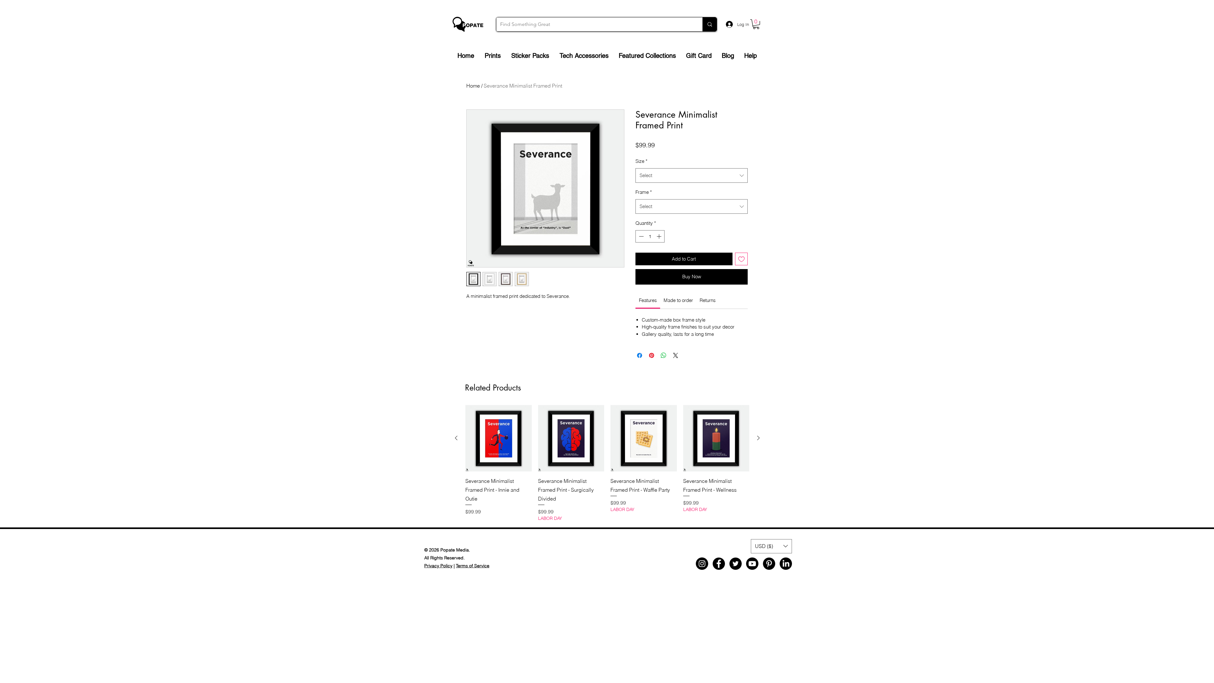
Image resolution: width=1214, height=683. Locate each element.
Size (641, 161)
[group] (607, 463)
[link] (648, 300)
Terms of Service (472, 566)
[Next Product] (758, 438)
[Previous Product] (456, 438)
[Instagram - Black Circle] (702, 563)
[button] (756, 24)
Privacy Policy (438, 566)
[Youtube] (752, 563)
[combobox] (691, 175)
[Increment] (659, 236)
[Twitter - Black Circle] (735, 563)
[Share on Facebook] (639, 355)
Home (473, 86)
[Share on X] (675, 355)
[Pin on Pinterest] (651, 355)
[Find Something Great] (709, 24)
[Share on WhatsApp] (663, 355)
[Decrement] (640, 236)
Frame (643, 192)
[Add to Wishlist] (741, 259)
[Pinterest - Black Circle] (769, 563)
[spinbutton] (650, 236)
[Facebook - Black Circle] (719, 563)
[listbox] (771, 546)
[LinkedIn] (786, 563)
